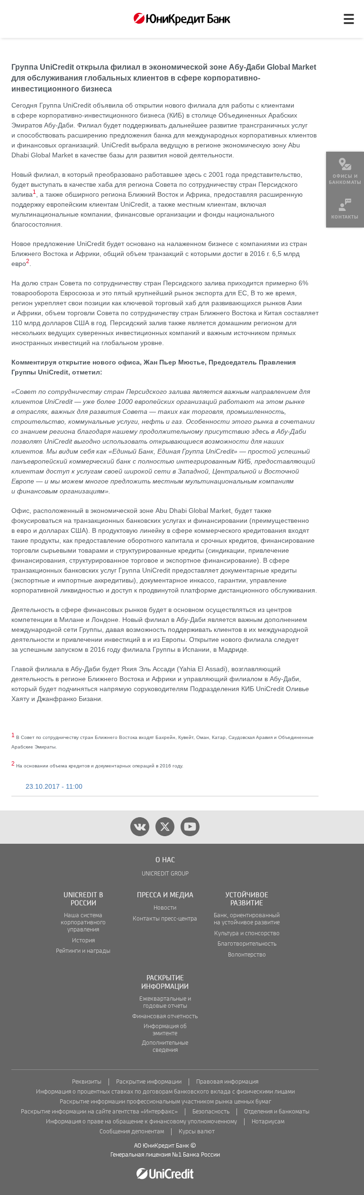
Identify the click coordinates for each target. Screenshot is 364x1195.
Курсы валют (197, 1131)
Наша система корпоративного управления (83, 922)
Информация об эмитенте (165, 1030)
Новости (165, 908)
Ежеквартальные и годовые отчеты (165, 1002)
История (83, 940)
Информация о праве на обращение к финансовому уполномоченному (141, 1121)
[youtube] (190, 826)
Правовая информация (227, 1082)
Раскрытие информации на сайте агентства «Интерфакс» (99, 1111)
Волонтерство (247, 954)
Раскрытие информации (149, 1082)
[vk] (139, 826)
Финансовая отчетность (165, 1016)
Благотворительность (247, 944)
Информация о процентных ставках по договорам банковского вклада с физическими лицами (165, 1091)
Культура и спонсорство (247, 933)
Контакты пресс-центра (165, 918)
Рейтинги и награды (83, 951)
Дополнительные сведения (165, 1047)
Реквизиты (86, 1082)
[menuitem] (345, 171)
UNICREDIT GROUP (165, 873)
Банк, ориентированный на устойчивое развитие (247, 919)
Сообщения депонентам (132, 1131)
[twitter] (164, 826)
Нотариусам (268, 1121)
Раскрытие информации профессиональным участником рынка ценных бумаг (165, 1101)
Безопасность (210, 1111)
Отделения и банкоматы (276, 1111)
